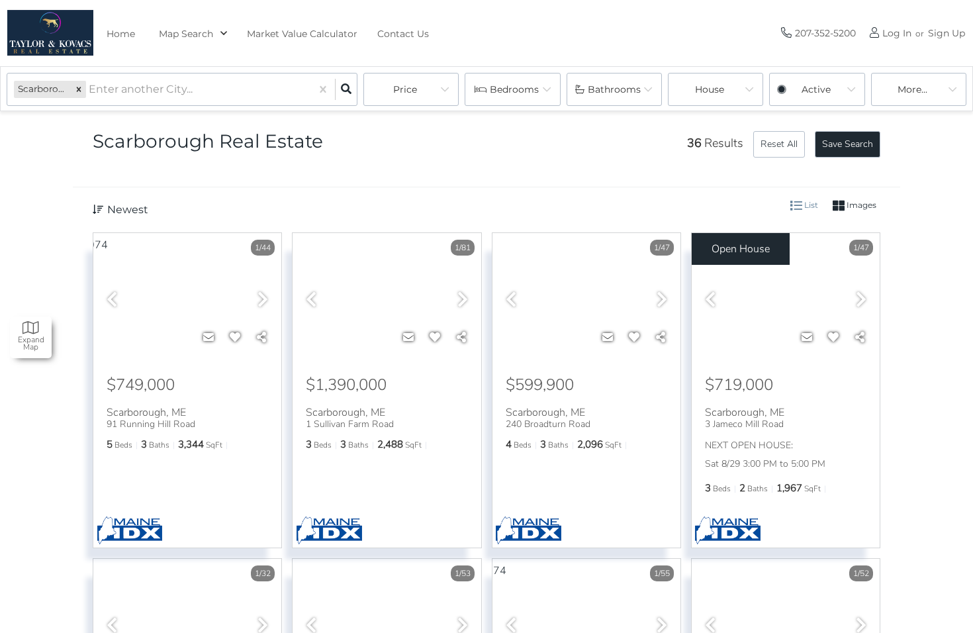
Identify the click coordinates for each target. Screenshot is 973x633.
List (810, 205)
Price (405, 89)
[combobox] (90, 89)
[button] (78, 89)
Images (860, 205)
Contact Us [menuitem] (403, 34)
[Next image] (262, 300)
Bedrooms (514, 89)
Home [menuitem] (121, 34)
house (709, 89)
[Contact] (208, 337)
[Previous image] (111, 300)
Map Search (186, 34)
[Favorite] (235, 337)
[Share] (261, 337)
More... (912, 89)
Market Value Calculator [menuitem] (302, 34)
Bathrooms (614, 89)
